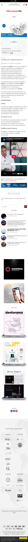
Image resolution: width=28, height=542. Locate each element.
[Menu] (2, 4)
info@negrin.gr (5, 52)
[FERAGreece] (8, 480)
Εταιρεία (5, 532)
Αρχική (3, 531)
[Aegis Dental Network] (8, 458)
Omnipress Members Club (17, 534)
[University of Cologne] (20, 439)
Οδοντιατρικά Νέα (21, 531)
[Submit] (25, 206)
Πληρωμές (12, 533)
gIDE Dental (8, 534)
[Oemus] (8, 453)
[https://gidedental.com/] (20, 485)
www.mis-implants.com (10, 180)
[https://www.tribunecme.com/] (20, 500)
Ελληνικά (13, 1)
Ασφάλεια (22, 532)
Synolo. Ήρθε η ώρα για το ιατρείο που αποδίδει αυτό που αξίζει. (16, 243)
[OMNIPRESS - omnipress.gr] (14, 4)
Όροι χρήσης (6, 533)
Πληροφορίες (15, 540)
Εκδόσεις (14, 531)
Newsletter (17, 532)
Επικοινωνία (10, 532)
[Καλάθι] (26, 4)
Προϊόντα (21, 198)
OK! (23, 538)
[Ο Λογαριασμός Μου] (24, 4)
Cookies (23, 533)
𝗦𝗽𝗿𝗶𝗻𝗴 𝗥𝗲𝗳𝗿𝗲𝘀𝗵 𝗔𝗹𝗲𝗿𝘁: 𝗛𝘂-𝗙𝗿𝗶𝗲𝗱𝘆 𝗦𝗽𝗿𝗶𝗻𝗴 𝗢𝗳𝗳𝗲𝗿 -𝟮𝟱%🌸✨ (16, 229)
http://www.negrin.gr (16, 51)
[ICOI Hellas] (20, 496)
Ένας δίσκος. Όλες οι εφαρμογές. (15, 214)
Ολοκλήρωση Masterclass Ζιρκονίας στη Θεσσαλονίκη (17, 236)
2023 (2, 199)
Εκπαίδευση (8, 531)
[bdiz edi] (20, 490)
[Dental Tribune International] (8, 439)
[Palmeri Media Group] (8, 463)
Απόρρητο (17, 533)
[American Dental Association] (20, 480)
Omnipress (18, 63)
